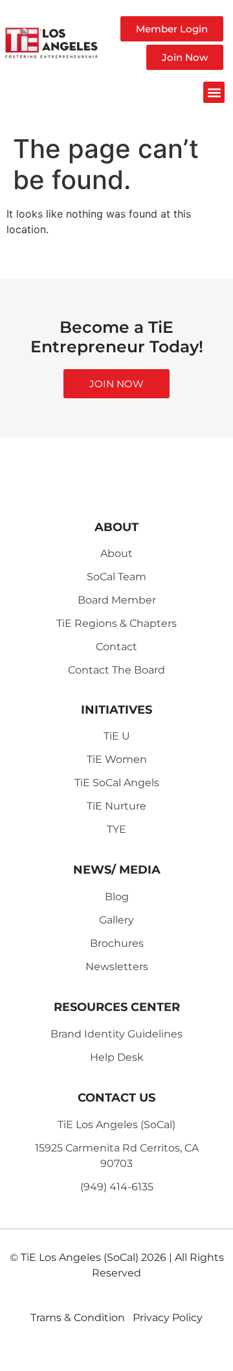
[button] (214, 92)
